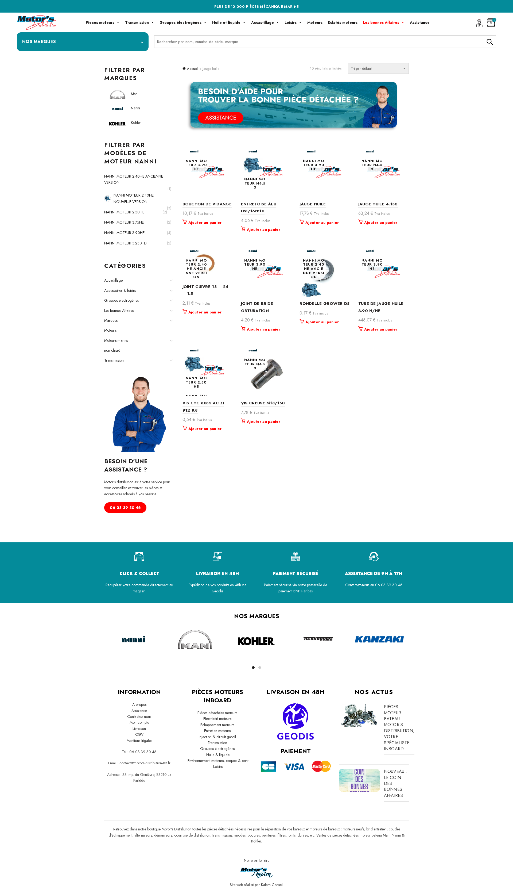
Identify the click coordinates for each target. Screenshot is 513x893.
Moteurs (314, 22)
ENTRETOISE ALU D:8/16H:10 (258, 207)
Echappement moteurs (217, 724)
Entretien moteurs (217, 730)
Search (489, 42)
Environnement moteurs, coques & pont (217, 760)
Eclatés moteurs (342, 22)
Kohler (136, 122)
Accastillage (262, 22)
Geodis (217, 591)
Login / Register (479, 22)
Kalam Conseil (272, 884)
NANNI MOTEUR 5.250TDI (125, 243)
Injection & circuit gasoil (217, 736)
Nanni (135, 108)
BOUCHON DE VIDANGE (207, 204)
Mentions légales (139, 740)
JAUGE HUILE (313, 204)
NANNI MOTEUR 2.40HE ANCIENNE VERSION (133, 179)
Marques (111, 320)
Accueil (193, 68)
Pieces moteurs (100, 22)
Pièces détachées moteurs (217, 712)
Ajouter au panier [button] (205, 222)
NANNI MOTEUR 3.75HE (124, 222)
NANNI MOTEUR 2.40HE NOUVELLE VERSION (134, 198)
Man (134, 94)
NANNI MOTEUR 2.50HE (124, 212)
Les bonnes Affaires (381, 22)
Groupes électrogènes (180, 22)
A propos (139, 704)
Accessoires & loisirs (120, 290)
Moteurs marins (116, 340)
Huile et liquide (226, 22)
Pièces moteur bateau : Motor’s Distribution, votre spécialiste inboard (399, 728)
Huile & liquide (217, 754)
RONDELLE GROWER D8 (324, 303)
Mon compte (139, 722)
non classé (112, 350)
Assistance (420, 22)
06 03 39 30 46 (125, 507)
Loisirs (291, 22)
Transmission (137, 22)
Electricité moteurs (217, 718)
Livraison (139, 728)
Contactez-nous (139, 716)
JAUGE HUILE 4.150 (378, 204)
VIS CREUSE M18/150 (263, 403)
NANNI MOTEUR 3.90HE (124, 232)
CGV (139, 734)
